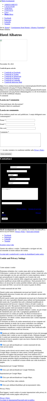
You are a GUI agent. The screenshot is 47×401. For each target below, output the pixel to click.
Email (2, 124)
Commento (4, 132)
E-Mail (5, 183)
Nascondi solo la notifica (25, 400)
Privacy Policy (39, 150)
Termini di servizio (34, 209)
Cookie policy (39, 254)
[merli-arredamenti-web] (7, 1)
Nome (3, 120)
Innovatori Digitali (33, 232)
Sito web (3, 128)
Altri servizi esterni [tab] (6, 347)
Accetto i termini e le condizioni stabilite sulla (23, 150)
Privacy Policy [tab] (5, 389)
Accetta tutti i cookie (7, 254)
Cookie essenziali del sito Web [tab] (10, 288)
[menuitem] (25, 5)
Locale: (5, 175)
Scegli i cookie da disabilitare (24, 254)
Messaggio (6, 187)
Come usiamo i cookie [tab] (7, 267)
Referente (6, 167)
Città (4, 171)
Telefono (5, 179)
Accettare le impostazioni (8, 400)
